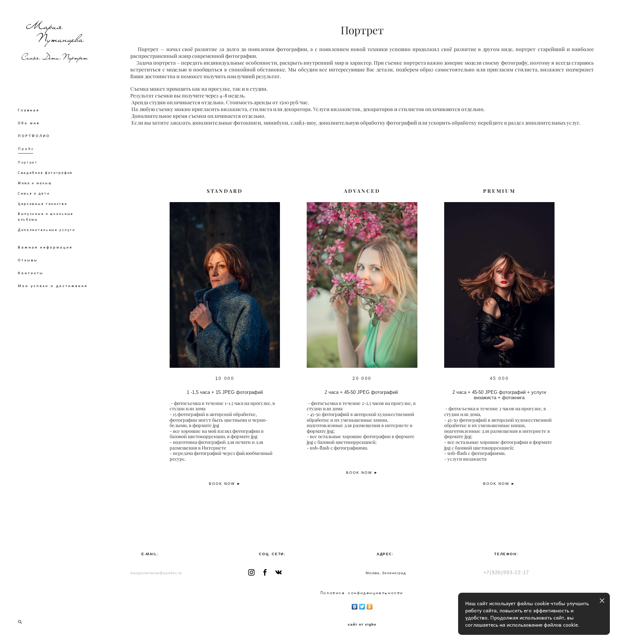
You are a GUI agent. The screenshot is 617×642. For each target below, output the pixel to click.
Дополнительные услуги (46, 229)
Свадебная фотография (45, 172)
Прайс (26, 148)
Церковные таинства (42, 203)
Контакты (31, 273)
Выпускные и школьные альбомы (46, 216)
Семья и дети (34, 193)
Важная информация (45, 247)
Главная (28, 110)
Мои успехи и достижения (52, 286)
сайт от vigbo (362, 624)
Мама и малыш (35, 183)
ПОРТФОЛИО (34, 136)
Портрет (28, 162)
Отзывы (28, 260)
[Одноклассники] (369, 605)
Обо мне (29, 123)
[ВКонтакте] (354, 605)
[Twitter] (362, 605)
